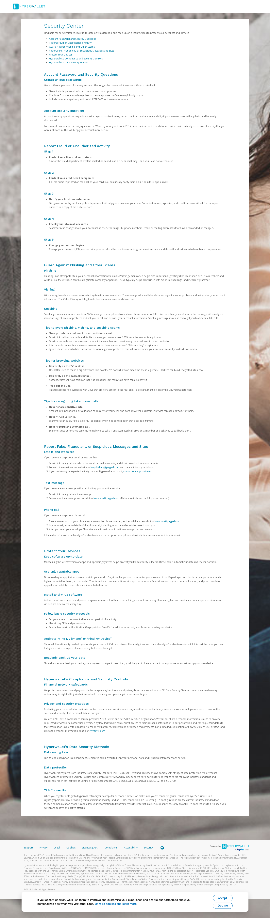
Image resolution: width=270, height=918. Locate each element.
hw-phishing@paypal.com (105, 467)
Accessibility (131, 847)
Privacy (43, 847)
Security (148, 847)
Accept (222, 898)
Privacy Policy (97, 731)
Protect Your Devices (60, 54)
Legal (57, 847)
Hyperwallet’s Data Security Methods (69, 62)
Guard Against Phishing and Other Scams (72, 46)
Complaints (111, 847)
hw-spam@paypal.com (106, 498)
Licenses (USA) (90, 847)
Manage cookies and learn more (115, 903)
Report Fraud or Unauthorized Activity (70, 42)
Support (28, 847)
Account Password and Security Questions (72, 38)
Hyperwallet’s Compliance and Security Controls (76, 58)
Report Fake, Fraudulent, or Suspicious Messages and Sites (81, 50)
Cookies (71, 847)
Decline (223, 905)
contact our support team (137, 471)
